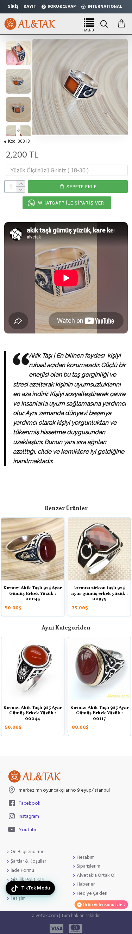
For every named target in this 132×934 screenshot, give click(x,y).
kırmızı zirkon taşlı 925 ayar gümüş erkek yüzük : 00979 (99, 594)
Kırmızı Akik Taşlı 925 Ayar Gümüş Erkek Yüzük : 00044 (32, 713)
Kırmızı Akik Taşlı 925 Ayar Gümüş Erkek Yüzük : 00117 (99, 713)
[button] (18, 45)
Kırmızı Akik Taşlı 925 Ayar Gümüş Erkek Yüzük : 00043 (32, 594)
